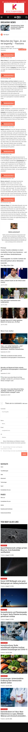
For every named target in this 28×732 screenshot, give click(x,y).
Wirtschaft (3, 478)
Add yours (24, 403)
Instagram (13, 67)
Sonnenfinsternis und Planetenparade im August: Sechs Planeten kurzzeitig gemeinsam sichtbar (14, 614)
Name (2, 420)
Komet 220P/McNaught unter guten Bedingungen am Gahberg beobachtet (14, 582)
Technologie (4, 482)
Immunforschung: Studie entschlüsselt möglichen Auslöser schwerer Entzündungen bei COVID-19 (14, 647)
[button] (25, 22)
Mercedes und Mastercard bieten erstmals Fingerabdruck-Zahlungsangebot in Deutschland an (14, 369)
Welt (2, 474)
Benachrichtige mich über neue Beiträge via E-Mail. (15, 451)
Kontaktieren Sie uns (6, 490)
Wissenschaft (3, 545)
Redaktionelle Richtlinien (6, 509)
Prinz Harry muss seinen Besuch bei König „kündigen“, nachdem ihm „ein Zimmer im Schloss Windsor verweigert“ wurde (12, 390)
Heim (2, 467)
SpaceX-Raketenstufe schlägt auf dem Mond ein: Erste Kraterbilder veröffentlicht (14, 550)
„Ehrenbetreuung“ (20, 160)
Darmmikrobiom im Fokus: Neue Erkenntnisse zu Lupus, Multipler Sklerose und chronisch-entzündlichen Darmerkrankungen (14, 715)
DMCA (2, 505)
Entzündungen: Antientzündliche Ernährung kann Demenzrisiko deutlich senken (18, 28)
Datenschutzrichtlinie (6, 513)
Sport (2, 486)
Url (1, 434)
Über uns (3, 497)
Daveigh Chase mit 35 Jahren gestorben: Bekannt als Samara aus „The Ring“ (12, 321)
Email (2, 427)
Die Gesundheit (4, 642)
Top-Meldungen (4, 470)
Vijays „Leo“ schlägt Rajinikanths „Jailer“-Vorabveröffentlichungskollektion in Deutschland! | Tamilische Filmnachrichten (12, 347)
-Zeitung (23, 86)
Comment (3, 408)
